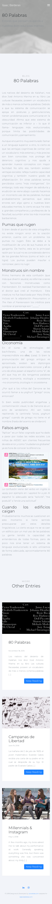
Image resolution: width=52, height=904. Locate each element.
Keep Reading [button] (34, 681)
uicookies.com (34, 893)
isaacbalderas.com (26, 897)
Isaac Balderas (11, 5)
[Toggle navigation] (48, 5)
